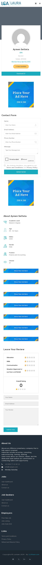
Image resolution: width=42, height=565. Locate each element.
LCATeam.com (34, 554)
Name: (6, 121)
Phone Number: (9, 138)
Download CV (21, 73)
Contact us (5, 488)
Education (10, 357)
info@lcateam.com (11, 467)
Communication (12, 365)
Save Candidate (21, 66)
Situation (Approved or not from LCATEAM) (14, 370)
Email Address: (9, 129)
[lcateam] (11, 3)
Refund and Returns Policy (11, 542)
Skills (8, 361)
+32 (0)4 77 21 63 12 (12, 464)
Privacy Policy (32, 167)
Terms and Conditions (14, 167)
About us (5, 485)
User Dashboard (7, 482)
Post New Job (6, 518)
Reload (24, 159)
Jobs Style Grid (7, 524)
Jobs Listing (6, 521)
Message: (7, 147)
